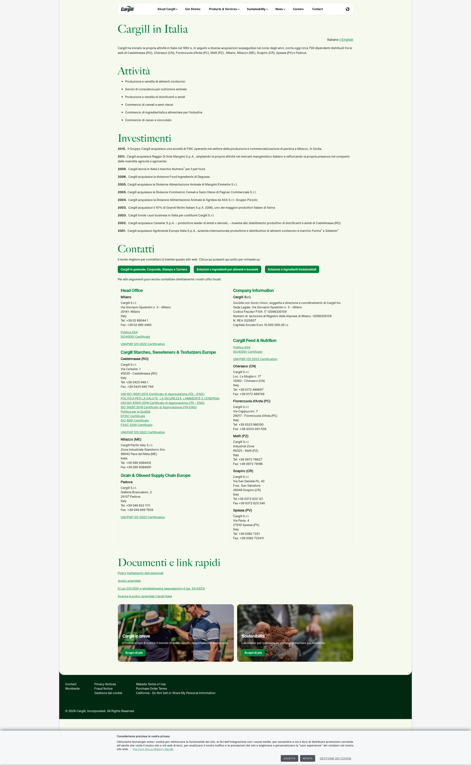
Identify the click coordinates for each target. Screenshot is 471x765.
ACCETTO (289, 758)
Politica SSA (129, 332)
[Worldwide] (348, 9)
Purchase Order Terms (151, 688)
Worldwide (72, 688)
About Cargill (166, 9)
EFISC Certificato (133, 416)
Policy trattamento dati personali (140, 573)
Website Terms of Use (151, 684)
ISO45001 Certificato (135, 336)
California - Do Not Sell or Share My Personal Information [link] (175, 693)
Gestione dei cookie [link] (108, 693)
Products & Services (223, 9)
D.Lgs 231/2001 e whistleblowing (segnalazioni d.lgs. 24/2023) (161, 588)
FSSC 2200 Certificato (137, 425)
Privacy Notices (105, 684)
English (347, 39)
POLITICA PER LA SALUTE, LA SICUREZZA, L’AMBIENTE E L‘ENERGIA (170, 398)
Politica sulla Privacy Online (153, 749)
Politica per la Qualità (135, 411)
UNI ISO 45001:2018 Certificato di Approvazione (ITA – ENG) (163, 403)
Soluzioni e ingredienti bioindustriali (292, 269)
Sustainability (256, 9)
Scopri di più (134, 652)
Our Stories (193, 9)
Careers (298, 9)
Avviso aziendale (129, 581)
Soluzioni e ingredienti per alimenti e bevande (227, 269)
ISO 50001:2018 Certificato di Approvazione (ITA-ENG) (159, 407)
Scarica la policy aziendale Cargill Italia (145, 596)
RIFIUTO (308, 758)
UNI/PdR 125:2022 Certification (143, 344)
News (279, 9)
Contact (317, 9)
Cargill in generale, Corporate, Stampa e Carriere (154, 269)
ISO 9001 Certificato (135, 420)
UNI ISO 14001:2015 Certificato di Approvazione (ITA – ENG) (163, 394)
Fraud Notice (103, 688)
